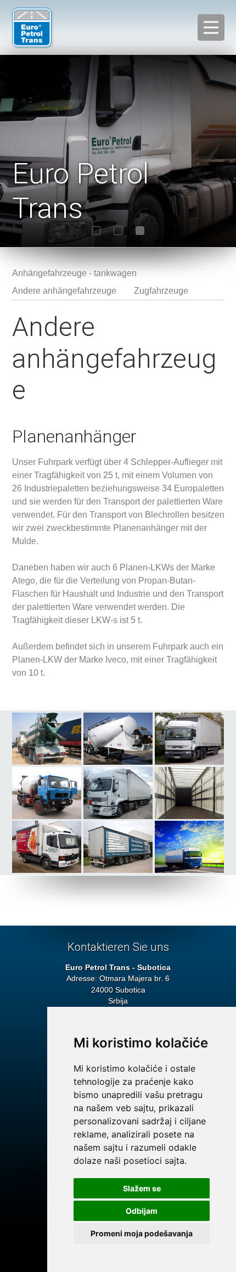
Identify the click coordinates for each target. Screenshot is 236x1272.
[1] (96, 231)
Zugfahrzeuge (161, 290)
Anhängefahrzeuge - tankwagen (74, 273)
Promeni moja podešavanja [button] (142, 1233)
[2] (118, 231)
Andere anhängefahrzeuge (64, 290)
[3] (140, 231)
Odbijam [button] (142, 1210)
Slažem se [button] (142, 1188)
